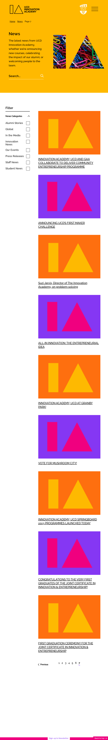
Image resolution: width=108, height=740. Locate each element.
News (20, 21)
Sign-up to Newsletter (58, 738)
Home (12, 21)
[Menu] (94, 9)
